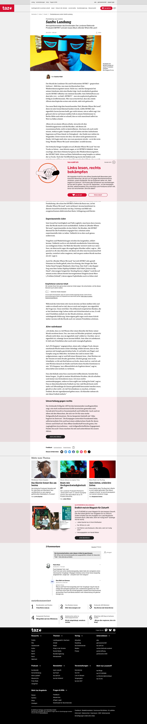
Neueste (93, 547)
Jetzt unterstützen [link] (55, 437)
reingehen (34, 684)
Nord (33, 656)
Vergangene (79, 678)
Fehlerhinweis (67, 447)
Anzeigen (34, 703)
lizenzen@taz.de (44, 713)
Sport (33, 651)
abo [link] (95, 2)
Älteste (99, 547)
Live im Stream (79, 675)
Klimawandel (57, 656)
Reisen (33, 695)
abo (97, 640)
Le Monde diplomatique (104, 676)
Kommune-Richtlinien (101, 710)
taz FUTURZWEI (101, 673)
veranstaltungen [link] (40, 2)
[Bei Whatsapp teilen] (77, 451)
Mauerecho (35, 678)
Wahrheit (34, 659)
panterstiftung (101, 651)
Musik (45, 14)
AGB (99, 713)
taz (36, 630)
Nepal (55, 646)
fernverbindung (36, 673)
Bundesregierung (58, 654)
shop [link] (47, 2)
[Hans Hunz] (48, 566)
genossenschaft (101, 643)
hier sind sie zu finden (65, 557)
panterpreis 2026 (101, 654)
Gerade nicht (107, 162)
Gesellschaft (35, 646)
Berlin (33, 654)
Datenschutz (86, 713)
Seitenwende (106, 713)
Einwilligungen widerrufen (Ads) (85, 716)
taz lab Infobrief (58, 678)
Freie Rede (34, 681)
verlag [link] (33, 2)
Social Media (57, 651)
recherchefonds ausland (104, 648)
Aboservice (56, 697)
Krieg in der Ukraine (59, 648)
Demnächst (78, 670)
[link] (41, 8)
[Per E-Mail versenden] (61, 451)
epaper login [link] (111, 2)
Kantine (33, 698)
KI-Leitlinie (111, 710)
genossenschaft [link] (102, 2)
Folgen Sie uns (100, 630)
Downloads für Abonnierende (62, 703)
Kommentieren (58, 447)
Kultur (40, 14)
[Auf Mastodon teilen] (65, 451)
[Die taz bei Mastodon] (106, 631)
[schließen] (114, 162)
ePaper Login (57, 700)
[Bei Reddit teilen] (85, 451)
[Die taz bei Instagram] (114, 631)
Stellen (77, 648)
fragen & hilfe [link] (53, 2)
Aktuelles (78, 640)
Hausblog (78, 643)
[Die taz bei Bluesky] (110, 631)
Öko (32, 643)
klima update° (35, 675)
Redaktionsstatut (87, 710)
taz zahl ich (99, 646)
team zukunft (57, 670)
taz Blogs (99, 670)
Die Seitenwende (80, 646)
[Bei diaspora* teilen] (81, 451)
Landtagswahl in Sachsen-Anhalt (61, 641)
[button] (114, 8)
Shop (33, 700)
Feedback (56, 695)
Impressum (94, 713)
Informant (78, 713)
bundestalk (34, 670)
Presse (77, 651)
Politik (33, 640)
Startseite (34, 14)
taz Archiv (99, 679)
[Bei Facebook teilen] (73, 451)
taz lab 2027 (78, 681)
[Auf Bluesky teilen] (69, 451)
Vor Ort (77, 673)
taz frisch (56, 673)
